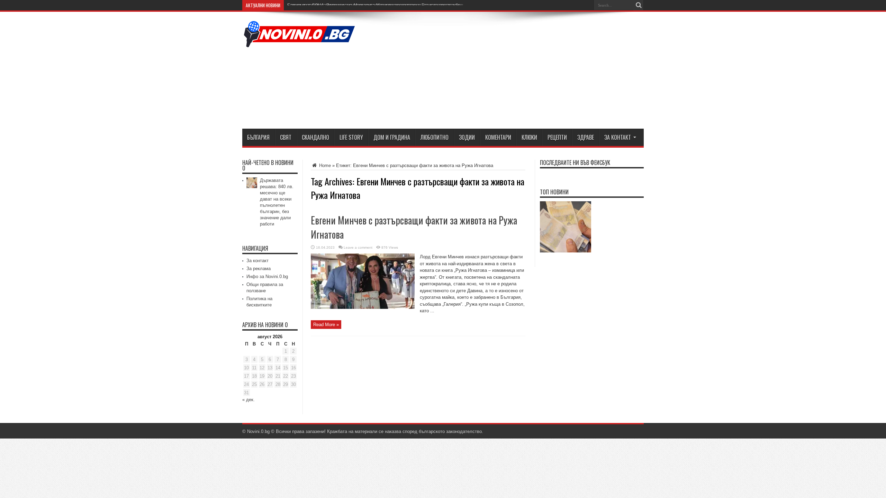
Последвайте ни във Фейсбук (575, 162)
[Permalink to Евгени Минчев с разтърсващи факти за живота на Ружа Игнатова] (363, 307)
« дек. (248, 399)
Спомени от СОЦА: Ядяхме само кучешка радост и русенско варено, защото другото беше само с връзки (391, 5)
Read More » (326, 324)
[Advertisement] (518, 71)
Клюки (529, 137)
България (258, 137)
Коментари (498, 137)
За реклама (258, 268)
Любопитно (435, 137)
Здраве (585, 137)
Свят (285, 137)
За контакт (617, 137)
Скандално (315, 137)
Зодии (467, 137)
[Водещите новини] (299, 43)
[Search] (638, 5)
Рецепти (557, 137)
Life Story (351, 137)
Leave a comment (358, 247)
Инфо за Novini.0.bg (267, 276)
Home (324, 165)
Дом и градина (391, 137)
